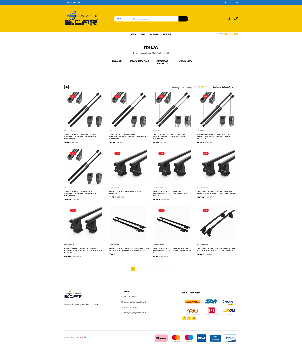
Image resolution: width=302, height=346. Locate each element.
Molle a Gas (68, 131)
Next (169, 269)
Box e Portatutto (114, 188)
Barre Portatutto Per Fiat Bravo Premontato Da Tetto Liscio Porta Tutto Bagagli (83, 250)
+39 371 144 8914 (231, 34)
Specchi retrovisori (139, 61)
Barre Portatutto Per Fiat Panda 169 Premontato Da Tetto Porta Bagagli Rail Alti (172, 250)
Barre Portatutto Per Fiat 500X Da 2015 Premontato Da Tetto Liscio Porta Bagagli (217, 192)
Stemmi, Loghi (185, 61)
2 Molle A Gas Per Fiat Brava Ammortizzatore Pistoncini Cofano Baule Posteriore (128, 136)
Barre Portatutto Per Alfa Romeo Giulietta (125, 192)
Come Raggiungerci (73, 3)
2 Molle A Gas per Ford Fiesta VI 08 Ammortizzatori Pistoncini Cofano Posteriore (169, 136)
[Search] (183, 18)
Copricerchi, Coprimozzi (162, 62)
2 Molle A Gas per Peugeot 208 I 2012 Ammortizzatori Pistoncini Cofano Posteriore (214, 136)
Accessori (116, 61)
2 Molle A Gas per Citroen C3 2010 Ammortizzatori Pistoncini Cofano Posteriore (80, 136)
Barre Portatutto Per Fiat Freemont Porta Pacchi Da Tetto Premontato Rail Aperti (129, 249)
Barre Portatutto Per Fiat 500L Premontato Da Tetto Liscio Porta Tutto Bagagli (172, 193)
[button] (235, 19)
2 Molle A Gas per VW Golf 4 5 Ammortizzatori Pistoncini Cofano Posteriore (80, 193)
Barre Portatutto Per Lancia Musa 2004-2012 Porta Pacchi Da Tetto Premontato (216, 249)
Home (134, 53)
